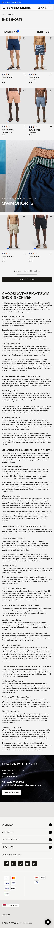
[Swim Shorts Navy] (13, 54)
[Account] (46, 8)
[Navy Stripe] (4, 74)
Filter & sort (11, 32)
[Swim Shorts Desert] (13, 232)
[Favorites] (42, 8)
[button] (24, 75)
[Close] (50, 2)
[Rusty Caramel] (6, 74)
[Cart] (50, 8)
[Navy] (2, 74)
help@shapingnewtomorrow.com (24, 784)
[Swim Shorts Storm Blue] (40, 106)
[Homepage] (19, 8)
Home (3, 14)
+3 (9, 75)
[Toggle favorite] (24, 38)
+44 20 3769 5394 (15, 782)
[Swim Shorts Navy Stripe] (40, 54)
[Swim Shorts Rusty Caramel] (13, 106)
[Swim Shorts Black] (40, 232)
